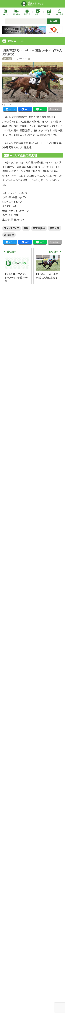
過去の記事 (7, 58)
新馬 (26, 228)
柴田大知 (55, 228)
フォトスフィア (11, 228)
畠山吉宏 (9, 235)
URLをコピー (56, 109)
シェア (26, 109)
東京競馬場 (39, 228)
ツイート (12, 109)
